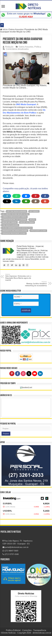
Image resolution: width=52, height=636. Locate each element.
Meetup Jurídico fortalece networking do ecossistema (36, 284)
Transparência (39, 630)
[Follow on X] (28, 373)
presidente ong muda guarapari (14, 230)
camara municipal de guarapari (14, 219)
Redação (9, 47)
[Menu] (3, 7)
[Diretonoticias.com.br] (4, 265)
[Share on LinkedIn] (16, 201)
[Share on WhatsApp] (16, 196)
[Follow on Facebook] (17, 373)
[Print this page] (45, 201)
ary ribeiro (34, 211)
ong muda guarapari (10, 225)
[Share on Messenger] (26, 196)
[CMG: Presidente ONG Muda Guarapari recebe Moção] (26, 68)
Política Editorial (13, 630)
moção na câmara (27, 222)
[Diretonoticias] (8, 265)
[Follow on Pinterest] (11, 373)
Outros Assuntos (16, 29)
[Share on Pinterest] (35, 196)
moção (32, 219)
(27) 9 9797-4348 (11, 554)
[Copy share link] (35, 201)
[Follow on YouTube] (34, 373)
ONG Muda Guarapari (26, 104)
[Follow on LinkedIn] (40, 373)
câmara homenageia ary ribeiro (14, 217)
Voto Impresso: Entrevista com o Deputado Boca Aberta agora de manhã (18, 277)
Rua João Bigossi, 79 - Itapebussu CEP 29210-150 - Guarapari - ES (17, 542)
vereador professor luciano (14, 233)
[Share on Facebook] (45, 196)
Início (4, 29)
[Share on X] (7, 201)
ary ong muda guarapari (16, 211)
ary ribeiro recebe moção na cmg (15, 214)
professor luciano (38, 230)
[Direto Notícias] (28, 6)
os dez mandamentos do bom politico (17, 228)
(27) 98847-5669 (11, 551)
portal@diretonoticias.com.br (16, 547)
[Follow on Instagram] (23, 373)
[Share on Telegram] (7, 196)
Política (37, 47)
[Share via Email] (26, 201)
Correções (27, 630)
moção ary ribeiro (9, 222)
